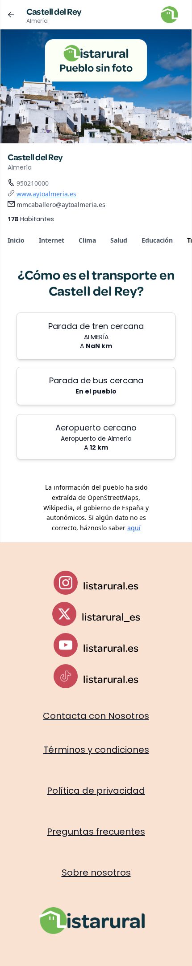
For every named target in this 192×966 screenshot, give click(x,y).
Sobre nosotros (96, 872)
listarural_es (111, 616)
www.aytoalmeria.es (46, 194)
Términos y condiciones (96, 749)
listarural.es (110, 585)
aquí (134, 528)
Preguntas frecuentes (96, 831)
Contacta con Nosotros (96, 716)
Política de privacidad (96, 790)
